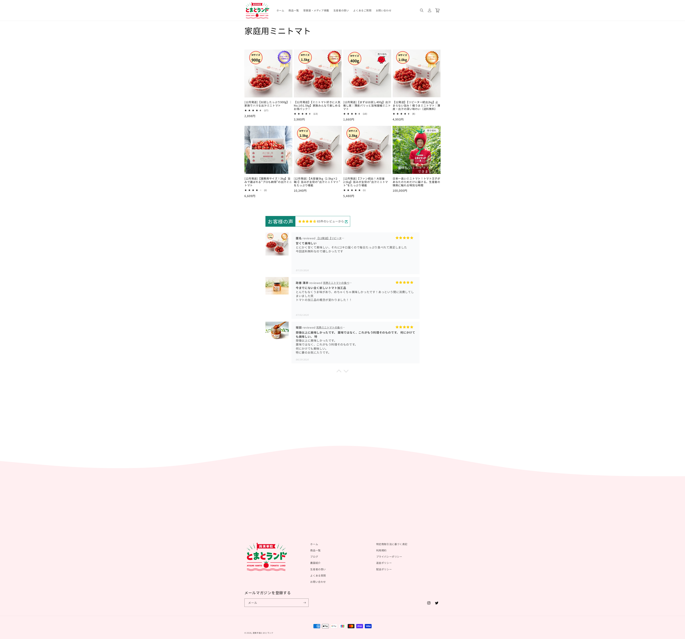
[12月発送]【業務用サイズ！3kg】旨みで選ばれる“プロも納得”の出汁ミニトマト (268, 182)
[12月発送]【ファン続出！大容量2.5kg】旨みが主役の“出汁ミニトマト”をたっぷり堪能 (365, 182)
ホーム (314, 544)
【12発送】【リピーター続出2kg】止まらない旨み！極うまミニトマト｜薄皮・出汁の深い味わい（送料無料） (416, 105)
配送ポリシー (384, 569)
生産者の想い (318, 569)
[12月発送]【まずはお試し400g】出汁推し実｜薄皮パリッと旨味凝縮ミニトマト (367, 105)
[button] (422, 10)
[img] (307, 221)
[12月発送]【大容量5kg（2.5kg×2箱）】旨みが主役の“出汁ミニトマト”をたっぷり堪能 (317, 182)
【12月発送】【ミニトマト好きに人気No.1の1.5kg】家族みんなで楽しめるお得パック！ (317, 105)
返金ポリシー (384, 563)
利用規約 (381, 550)
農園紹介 (315, 563)
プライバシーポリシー (389, 556)
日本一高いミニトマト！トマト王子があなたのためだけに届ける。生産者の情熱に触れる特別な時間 (416, 182)
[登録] (304, 602)
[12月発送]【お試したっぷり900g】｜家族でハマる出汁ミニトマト (268, 103)
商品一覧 (315, 550)
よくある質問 (318, 575)
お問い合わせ (318, 581)
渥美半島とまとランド (263, 632)
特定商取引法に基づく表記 (391, 544)
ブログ (314, 556)
